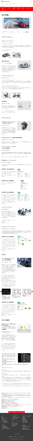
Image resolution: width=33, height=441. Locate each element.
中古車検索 (3, 425)
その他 (23, 423)
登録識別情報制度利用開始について (26, 429)
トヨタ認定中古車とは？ (5, 426)
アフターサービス (4, 414)
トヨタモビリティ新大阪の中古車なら (6, 429)
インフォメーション (14, 414)
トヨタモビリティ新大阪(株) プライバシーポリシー (26, 427)
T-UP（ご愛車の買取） (4, 427)
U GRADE (3, 10)
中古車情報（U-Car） (4, 424)
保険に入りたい (14, 426)
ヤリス (3, 6)
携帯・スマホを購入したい (15, 423)
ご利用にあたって (24, 428)
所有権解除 (23, 425)
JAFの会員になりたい (14, 424)
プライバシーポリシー (15, 436)
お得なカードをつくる (15, 425)
